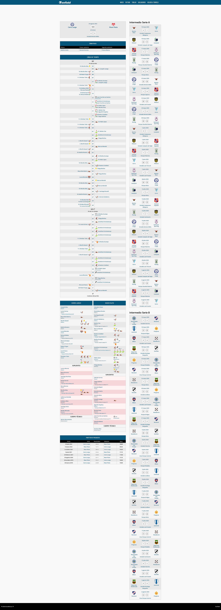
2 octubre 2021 (68, 449)
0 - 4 (97, 449)
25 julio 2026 (145, 240)
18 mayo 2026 (145, 347)
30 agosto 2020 (68, 457)
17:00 (121, 455)
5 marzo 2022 (68, 447)
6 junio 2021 (68, 452)
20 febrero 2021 (68, 455)
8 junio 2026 (145, 179)
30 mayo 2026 (145, 118)
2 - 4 (97, 452)
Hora (121, 441)
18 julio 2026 (145, 230)
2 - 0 (97, 455)
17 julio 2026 (145, 521)
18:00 (121, 444)
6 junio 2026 (145, 149)
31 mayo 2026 (145, 398)
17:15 (121, 452)
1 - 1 (97, 447)
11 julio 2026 (145, 491)
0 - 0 (97, 444)
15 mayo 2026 (145, 317)
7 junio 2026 (145, 159)
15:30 (121, 449)
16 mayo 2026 (145, 27)
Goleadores (142, 2)
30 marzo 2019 (69, 463)
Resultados (97, 441)
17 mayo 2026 (145, 48)
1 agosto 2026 (145, 270)
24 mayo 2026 (145, 88)
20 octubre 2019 (68, 460)
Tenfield (217, 606)
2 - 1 (97, 457)
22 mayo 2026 (145, 68)
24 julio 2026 (145, 550)
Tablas (134, 2)
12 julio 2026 (145, 189)
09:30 (121, 447)
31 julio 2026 (145, 560)
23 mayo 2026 (145, 78)
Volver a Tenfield (152, 2)
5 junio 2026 (145, 430)
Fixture (127, 2)
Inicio (122, 2)
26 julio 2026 (145, 260)
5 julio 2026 (145, 469)
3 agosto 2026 (145, 300)
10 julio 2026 (145, 479)
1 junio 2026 (145, 128)
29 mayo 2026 (145, 108)
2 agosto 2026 (145, 280)
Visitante (106, 441)
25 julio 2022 (68, 444)
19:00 (121, 463)
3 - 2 (97, 460)
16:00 (121, 460)
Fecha (68, 441)
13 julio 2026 (145, 220)
